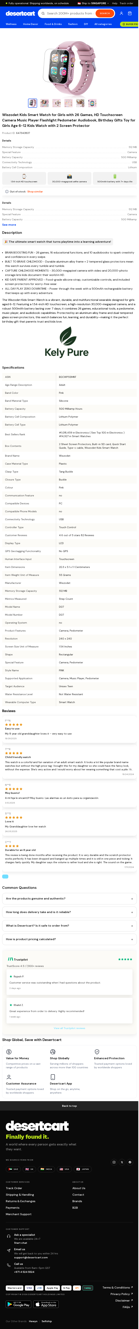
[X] (122, 1162)
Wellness (11, 24)
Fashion (72, 24)
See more (9, 225)
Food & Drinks (53, 24)
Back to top (69, 1105)
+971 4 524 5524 (24, 1272)
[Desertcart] (20, 13)
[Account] (121, 13)
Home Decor (30, 24)
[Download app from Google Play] (18, 1304)
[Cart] (129, 13)
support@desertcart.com (31, 1257)
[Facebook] (130, 1162)
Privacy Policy (122, 1294)
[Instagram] (114, 1162)
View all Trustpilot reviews (69, 1028)
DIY (86, 24)
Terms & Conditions (117, 1287)
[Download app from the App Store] (46, 1304)
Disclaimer (124, 1300)
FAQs (128, 1307)
